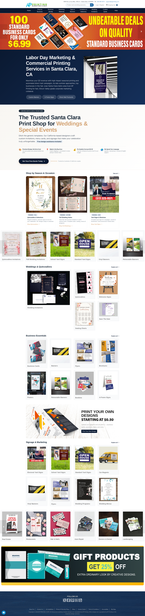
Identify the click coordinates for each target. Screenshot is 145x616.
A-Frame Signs (49, 97)
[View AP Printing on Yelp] (80, 600)
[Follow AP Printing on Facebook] (68, 600)
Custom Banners (34, 97)
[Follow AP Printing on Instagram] (76, 600)
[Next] (141, 31)
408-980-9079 (101, 1)
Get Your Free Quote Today (33, 161)
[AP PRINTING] (36, 5)
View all (115, 173)
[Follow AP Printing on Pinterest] (72, 600)
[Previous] (3, 31)
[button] (3, 246)
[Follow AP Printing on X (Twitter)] (64, 600)
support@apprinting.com (112, 1)
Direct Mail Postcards (66, 97)
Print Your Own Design (89, 431)
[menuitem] (28, 10)
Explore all (114, 267)
